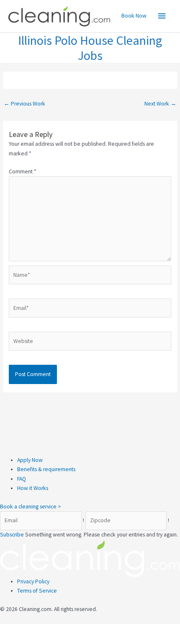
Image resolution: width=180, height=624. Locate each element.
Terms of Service (37, 590)
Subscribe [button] (12, 534)
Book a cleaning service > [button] (30, 506)
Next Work (160, 103)
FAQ (21, 478)
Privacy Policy (33, 581)
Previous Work (24, 103)
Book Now (134, 15)
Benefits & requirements (46, 469)
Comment (22, 171)
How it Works (32, 488)
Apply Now (30, 460)
